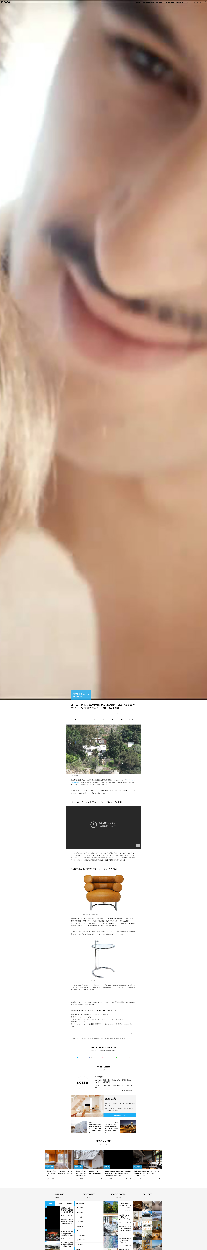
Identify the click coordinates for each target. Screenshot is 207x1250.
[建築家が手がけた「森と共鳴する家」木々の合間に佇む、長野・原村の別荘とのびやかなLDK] (89, 1159)
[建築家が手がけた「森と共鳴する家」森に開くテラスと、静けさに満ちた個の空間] (59, 1159)
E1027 (95, 713)
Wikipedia (76, 775)
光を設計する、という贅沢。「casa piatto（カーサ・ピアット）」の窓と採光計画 (125, 1217)
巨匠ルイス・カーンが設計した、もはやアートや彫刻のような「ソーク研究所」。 (67, 1222)
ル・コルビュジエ (112, 713)
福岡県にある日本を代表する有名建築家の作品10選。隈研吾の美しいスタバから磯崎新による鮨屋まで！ (67, 1210)
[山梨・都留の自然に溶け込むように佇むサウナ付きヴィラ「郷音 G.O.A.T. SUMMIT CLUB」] (147, 1159)
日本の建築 (80, 1212)
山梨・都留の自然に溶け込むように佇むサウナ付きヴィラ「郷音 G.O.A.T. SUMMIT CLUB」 (147, 1173)
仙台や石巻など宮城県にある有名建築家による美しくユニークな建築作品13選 (67, 1245)
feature (179, 2)
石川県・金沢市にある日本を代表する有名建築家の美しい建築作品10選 (67, 1233)
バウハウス (80, 1221)
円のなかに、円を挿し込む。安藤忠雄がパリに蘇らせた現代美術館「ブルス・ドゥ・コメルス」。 (125, 1229)
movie (86, 694)
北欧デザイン (80, 1244)
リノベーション (81, 1235)
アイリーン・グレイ (81, 713)
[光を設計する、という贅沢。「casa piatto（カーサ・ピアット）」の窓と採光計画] (111, 1218)
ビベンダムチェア (104, 713)
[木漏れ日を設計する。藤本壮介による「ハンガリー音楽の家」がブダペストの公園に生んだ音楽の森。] (111, 1207)
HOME (138, 2)
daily (50, 1203)
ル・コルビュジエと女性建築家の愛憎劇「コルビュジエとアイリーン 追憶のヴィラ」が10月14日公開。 (103, 706)
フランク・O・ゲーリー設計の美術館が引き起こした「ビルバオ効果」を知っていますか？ (111, 1127)
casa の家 (110, 1098)
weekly (60, 1203)
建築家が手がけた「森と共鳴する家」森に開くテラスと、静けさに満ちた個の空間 (59, 1173)
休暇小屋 (74, 713)
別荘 (117, 713)
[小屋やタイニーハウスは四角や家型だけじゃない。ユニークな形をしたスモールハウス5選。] (79, 1126)
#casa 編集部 (99, 1077)
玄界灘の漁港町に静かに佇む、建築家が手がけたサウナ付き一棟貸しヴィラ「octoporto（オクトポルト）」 (118, 1173)
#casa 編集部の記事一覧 (128, 1090)
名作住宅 (79, 1217)
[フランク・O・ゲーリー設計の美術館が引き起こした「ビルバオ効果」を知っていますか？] (128, 1126)
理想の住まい (50, 1166)
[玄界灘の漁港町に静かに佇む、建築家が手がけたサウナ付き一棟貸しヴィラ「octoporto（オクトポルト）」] (118, 1159)
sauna (107, 1166)
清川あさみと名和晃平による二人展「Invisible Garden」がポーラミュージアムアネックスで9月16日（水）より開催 (125, 1240)
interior (159, 2)
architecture (148, 2)
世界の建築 (77, 694)
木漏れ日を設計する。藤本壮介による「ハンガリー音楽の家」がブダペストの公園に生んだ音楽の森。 (125, 1205)
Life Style (170, 2)
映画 (86, 713)
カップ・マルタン (122, 713)
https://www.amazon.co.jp (92, 914)
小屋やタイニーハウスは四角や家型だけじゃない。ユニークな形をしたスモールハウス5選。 (95, 1127)
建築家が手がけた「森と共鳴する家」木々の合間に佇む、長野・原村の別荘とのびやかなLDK (89, 1173)
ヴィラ (99, 713)
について (119, 1115)
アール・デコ (90, 713)
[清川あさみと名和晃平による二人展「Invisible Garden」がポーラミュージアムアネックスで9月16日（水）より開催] (111, 1242)
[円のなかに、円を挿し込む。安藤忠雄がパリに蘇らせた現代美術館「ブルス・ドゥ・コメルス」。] (111, 1230)
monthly (69, 1203)
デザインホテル (138, 1166)
